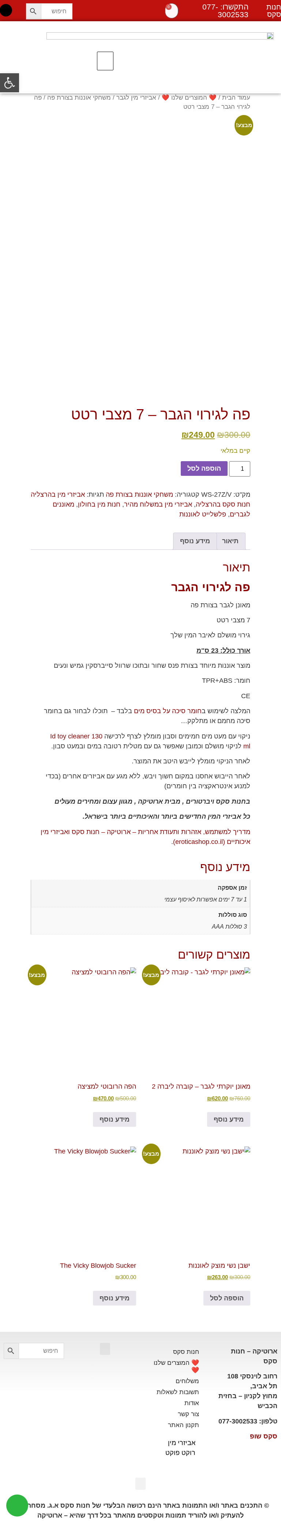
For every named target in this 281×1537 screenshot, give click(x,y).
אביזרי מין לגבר (136, 97)
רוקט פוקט (180, 1452)
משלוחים (187, 1381)
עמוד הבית (236, 97)
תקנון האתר (183, 1425)
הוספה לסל (204, 468)
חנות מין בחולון (99, 504)
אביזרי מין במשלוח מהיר (158, 504)
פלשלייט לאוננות (202, 514)
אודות (191, 1403)
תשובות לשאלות (178, 1392)
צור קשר (188, 1414)
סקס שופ (263, 1436)
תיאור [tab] (230, 541)
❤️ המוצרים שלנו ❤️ (189, 97)
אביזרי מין (181, 1443)
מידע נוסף (229, 1119)
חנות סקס (186, 1351)
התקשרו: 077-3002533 (225, 11)
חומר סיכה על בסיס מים (168, 711)
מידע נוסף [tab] (195, 541)
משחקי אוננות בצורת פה (79, 97)
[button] (105, 61)
